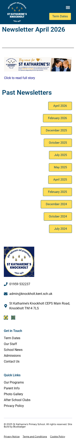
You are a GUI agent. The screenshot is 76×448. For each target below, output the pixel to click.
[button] (67, 7)
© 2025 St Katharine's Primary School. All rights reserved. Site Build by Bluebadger (38, 425)
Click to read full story (19, 78)
